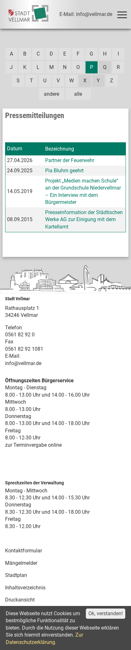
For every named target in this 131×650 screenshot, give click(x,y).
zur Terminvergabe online (33, 445)
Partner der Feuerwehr (69, 160)
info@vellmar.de (23, 363)
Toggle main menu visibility (121, 14)
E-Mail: (12, 356)
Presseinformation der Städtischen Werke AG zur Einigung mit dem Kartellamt (84, 219)
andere (51, 94)
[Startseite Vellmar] (28, 14)
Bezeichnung (59, 149)
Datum (14, 149)
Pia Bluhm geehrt (64, 171)
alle (78, 94)
